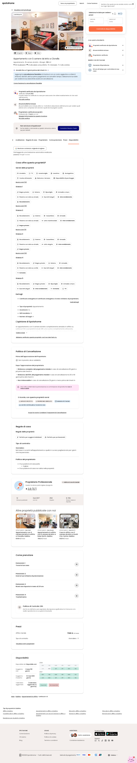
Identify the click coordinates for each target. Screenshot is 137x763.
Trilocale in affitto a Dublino (111, 711)
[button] (125, 3)
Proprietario (43, 140)
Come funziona (92, 3)
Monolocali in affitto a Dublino (112, 714)
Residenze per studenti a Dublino (14, 718)
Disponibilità (73, 140)
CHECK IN (92, 19)
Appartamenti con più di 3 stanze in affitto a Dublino (50, 714)
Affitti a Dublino (8, 711)
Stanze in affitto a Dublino (77, 714)
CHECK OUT (112, 19)
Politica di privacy (50, 734)
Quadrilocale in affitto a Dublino (13, 714)
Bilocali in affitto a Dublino (77, 711)
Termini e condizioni (51, 740)
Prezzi (65, 140)
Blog (20, 740)
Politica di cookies (50, 737)
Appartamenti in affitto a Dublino (47, 711)
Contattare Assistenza (77, 740)
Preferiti (102, 3)
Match (82, 3)
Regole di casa (31, 140)
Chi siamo (22, 737)
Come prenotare (55, 140)
